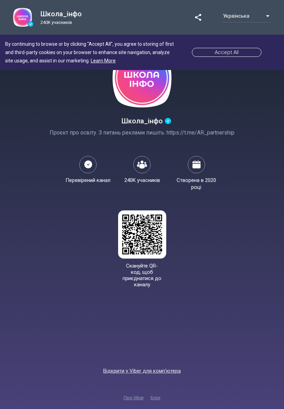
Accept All (227, 52)
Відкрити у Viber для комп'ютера (142, 371)
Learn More (103, 60)
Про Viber (134, 397)
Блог (156, 397)
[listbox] (247, 16)
